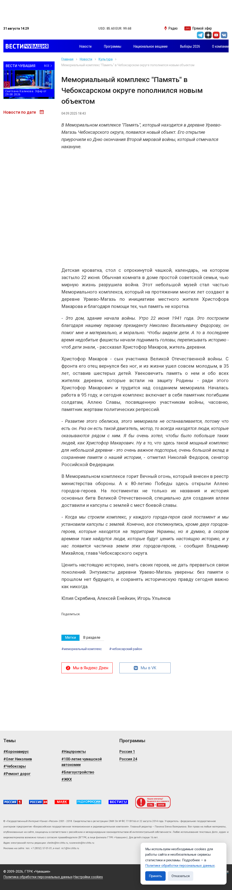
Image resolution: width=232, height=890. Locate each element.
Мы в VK (148, 667)
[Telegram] (200, 35)
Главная (67, 59)
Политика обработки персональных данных (37, 877)
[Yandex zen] (208, 35)
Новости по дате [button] (20, 112)
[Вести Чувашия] (25, 46)
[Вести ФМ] (118, 802)
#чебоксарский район (125, 649)
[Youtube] (216, 35)
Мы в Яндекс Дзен (90, 667)
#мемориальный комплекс (81, 649)
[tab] (70, 638)
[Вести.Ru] (38, 802)
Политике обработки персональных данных (180, 866)
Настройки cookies (88, 877)
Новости (86, 59)
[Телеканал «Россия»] (12, 802)
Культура (106, 59)
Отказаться (181, 876)
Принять (155, 876)
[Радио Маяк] (62, 802)
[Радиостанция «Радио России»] (89, 802)
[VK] (224, 35)
